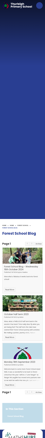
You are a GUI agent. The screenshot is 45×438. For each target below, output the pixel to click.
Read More (9, 289)
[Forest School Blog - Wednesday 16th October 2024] (22, 256)
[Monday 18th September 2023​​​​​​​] (22, 351)
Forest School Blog (9, 228)
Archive (39, 244)
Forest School (22, 225)
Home (4, 225)
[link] (27, 244)
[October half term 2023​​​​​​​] (22, 303)
